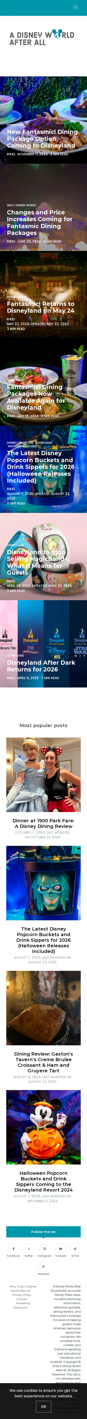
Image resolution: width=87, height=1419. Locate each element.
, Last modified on (42, 835)
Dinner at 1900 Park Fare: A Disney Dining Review (43, 823)
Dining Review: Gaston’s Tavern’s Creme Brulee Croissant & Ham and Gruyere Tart (43, 1062)
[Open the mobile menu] (76, 7)
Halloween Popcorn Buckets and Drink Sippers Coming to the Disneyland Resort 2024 (43, 1181)
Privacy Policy (21, 1295)
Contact (21, 1299)
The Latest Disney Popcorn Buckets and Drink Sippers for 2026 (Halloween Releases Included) (43, 940)
